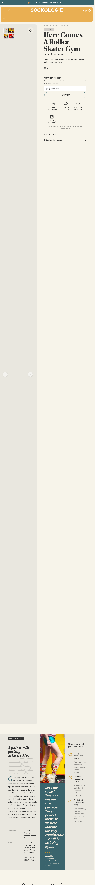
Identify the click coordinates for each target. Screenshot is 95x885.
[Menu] (4, 10)
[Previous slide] (2, 2)
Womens (21, 772)
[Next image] (30, 374)
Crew (22, 760)
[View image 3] (6, 36)
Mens (26, 764)
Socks (27, 768)
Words (30, 772)
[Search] (9, 10)
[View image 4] (11, 36)
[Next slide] (91, 2)
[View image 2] (11, 30)
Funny (30, 760)
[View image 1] (6, 30)
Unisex (11, 772)
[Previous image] (5, 374)
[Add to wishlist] (31, 30)
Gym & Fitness (14, 764)
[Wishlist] (4, 19)
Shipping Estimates (53, 140)
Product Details (51, 134)
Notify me (65, 95)
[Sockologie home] (46, 10)
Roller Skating (15, 768)
